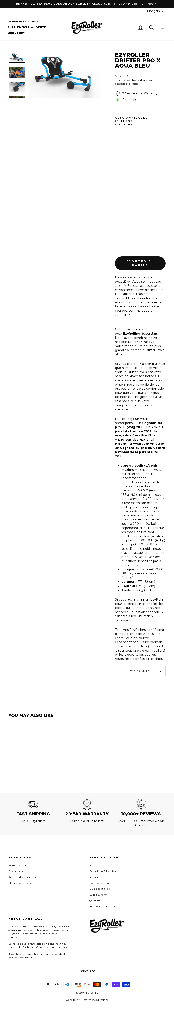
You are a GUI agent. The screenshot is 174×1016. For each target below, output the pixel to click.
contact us (29, 957)
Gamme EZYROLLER (22, 21)
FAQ (92, 865)
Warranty (140, 671)
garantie (94, 900)
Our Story (16, 33)
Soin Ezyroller (98, 894)
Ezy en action (17, 871)
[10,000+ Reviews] (141, 804)
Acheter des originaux (22, 877)
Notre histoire (17, 865)
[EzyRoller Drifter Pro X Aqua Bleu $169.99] (119, 188)
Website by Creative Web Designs (87, 999)
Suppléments (19, 27)
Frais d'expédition (126, 80)
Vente (41, 27)
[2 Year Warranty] (87, 804)
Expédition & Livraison (103, 871)
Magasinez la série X (21, 883)
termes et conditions (102, 906)
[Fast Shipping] (33, 804)
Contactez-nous (99, 883)
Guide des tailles (99, 888)
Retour (93, 877)
